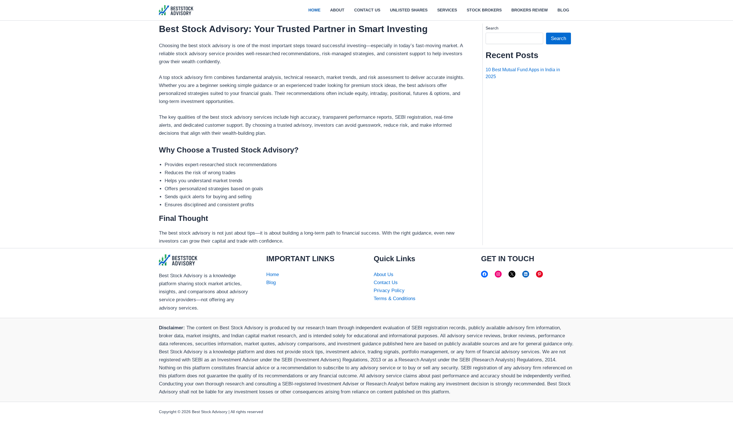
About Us (383, 274)
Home (272, 274)
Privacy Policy (389, 290)
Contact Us (386, 282)
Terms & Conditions (394, 298)
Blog (271, 282)
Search (492, 28)
